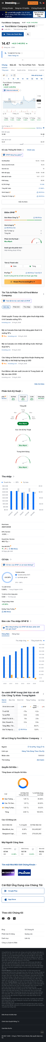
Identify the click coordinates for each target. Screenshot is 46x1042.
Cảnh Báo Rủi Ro (7, 1028)
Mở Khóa (39, 128)
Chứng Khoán (7, 8)
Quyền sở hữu (21, 70)
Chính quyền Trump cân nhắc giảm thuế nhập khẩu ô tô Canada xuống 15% (23, 317)
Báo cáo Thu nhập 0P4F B (15, 621)
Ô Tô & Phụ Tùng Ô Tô (36, 747)
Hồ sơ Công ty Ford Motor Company (20, 738)
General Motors (8, 848)
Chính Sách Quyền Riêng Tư (10, 1021)
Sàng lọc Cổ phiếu (22, 8)
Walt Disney (25, 848)
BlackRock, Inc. (8, 829)
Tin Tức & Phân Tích (27, 65)
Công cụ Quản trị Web (9, 943)
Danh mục (5, 938)
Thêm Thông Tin (13, 55)
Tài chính (42, 65)
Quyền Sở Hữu (9, 767)
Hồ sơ (13, 70)
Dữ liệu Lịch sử (32, 70)
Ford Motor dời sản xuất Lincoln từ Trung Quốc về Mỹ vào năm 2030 (22, 372)
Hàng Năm (5, 634)
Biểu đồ (13, 65)
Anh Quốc (40, 760)
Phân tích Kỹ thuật (11, 391)
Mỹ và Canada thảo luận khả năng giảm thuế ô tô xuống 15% (22, 331)
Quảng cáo (29, 934)
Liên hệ (27, 938)
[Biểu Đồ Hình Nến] (4, 75)
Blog (3, 929)
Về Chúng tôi (29, 929)
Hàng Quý (15, 634)
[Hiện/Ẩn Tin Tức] (14, 75)
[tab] (13, 398)
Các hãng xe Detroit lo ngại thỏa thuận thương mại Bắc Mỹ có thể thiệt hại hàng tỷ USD (23, 359)
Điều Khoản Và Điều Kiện (9, 1014)
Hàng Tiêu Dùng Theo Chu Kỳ (33, 751)
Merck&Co (42, 848)
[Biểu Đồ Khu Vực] (7, 75)
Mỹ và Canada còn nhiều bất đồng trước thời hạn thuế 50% (22, 345)
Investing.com (6, 322)
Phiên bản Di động (8, 934)
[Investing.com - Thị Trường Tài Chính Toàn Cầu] (12, 3)
